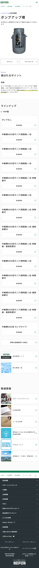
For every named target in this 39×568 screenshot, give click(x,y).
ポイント (10, 62)
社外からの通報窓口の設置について (29, 555)
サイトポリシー (10, 542)
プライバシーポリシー (29, 542)
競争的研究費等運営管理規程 (10, 555)
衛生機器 (17, 6)
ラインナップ (29, 62)
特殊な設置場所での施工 (19, 342)
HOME (3, 6)
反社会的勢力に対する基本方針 (10, 548)
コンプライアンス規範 (29, 548)
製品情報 (10, 6)
